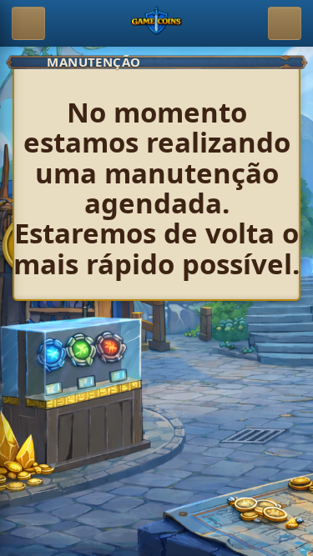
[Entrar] (284, 23)
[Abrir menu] (28, 23)
